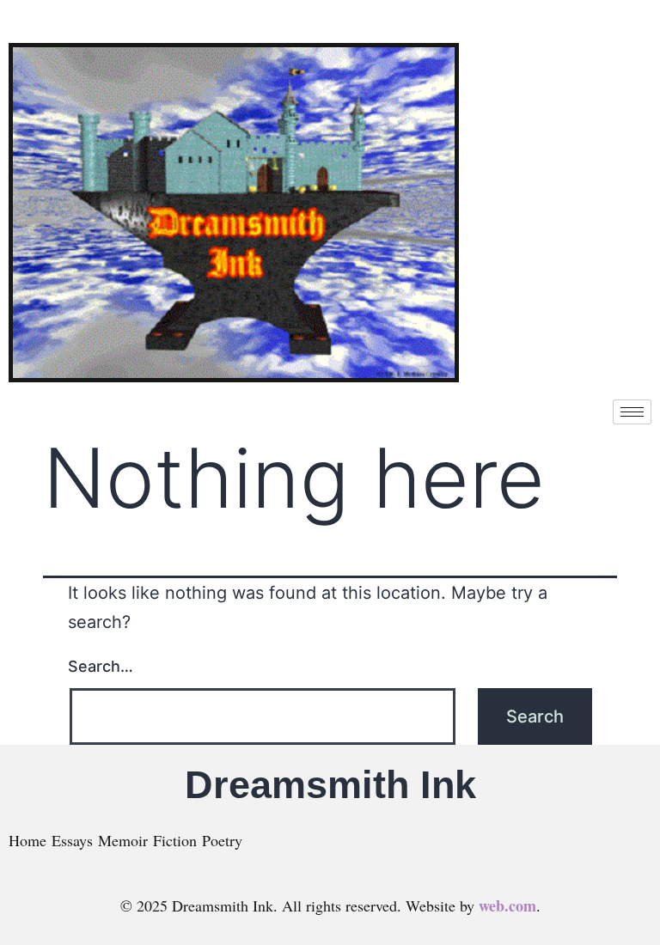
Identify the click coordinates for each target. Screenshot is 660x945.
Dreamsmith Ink (330, 785)
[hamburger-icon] (632, 411)
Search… (100, 666)
